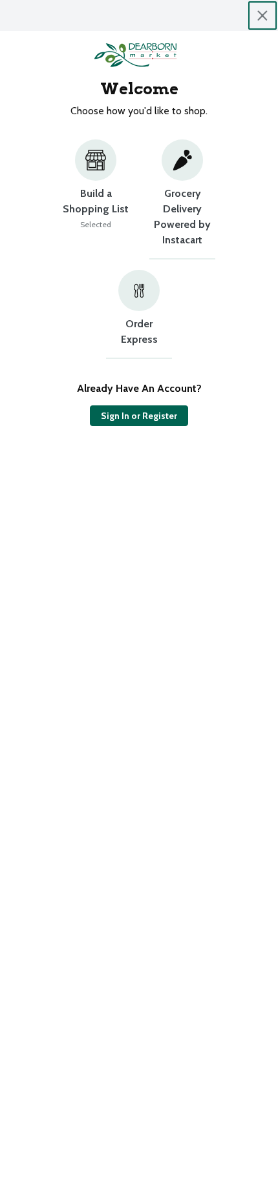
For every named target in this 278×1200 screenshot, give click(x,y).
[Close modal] (262, 15)
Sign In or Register (139, 416)
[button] (95, 199)
